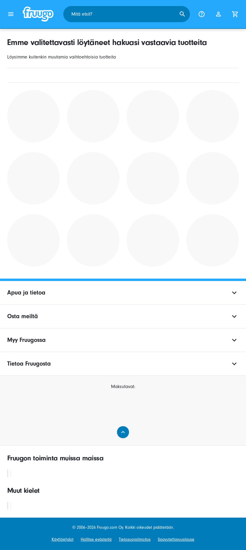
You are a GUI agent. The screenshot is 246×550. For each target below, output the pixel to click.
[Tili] (218, 14)
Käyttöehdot (63, 539)
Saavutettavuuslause (176, 539)
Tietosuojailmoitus (135, 539)
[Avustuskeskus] (202, 14)
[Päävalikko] (11, 14)
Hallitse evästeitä (96, 539)
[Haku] (182, 14)
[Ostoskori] (235, 14)
